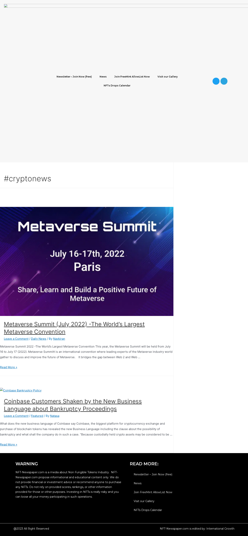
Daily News (38, 339)
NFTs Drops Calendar (117, 85)
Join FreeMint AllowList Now (132, 76)
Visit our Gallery (168, 76)
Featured (37, 416)
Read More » (8, 367)
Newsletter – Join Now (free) (74, 76)
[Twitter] (216, 81)
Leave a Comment (16, 339)
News (103, 76)
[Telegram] (223, 81)
